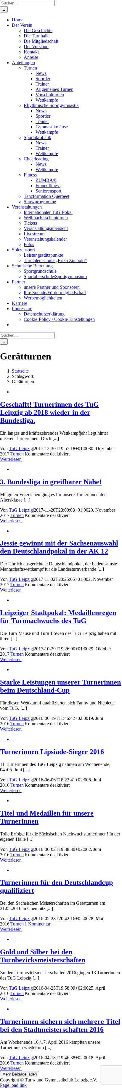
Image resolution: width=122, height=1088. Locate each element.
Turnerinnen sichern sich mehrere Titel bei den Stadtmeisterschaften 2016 (60, 1025)
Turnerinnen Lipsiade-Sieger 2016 (52, 752)
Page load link (13, 1085)
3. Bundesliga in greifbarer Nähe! (51, 482)
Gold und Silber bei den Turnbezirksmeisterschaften (42, 956)
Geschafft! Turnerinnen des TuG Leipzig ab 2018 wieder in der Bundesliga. (49, 412)
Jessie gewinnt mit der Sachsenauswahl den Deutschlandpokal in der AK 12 (59, 547)
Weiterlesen (11, 459)
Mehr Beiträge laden (19, 1074)
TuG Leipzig (21, 448)
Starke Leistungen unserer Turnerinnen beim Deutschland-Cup (60, 686)
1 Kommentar (37, 923)
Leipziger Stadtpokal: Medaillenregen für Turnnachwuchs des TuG (58, 617)
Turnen (17, 453)
